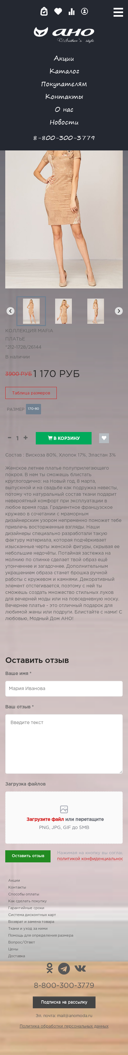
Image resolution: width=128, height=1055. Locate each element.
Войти (84, 11)
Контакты (64, 96)
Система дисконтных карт (32, 915)
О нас (64, 109)
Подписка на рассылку (64, 1002)
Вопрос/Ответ (21, 942)
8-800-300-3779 (64, 137)
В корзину (66, 438)
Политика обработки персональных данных (64, 1026)
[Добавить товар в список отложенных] (104, 438)
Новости (64, 121)
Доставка (16, 956)
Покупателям (64, 83)
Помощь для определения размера (40, 935)
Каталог (64, 70)
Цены (13, 949)
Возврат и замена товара (31, 922)
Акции (64, 58)
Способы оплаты (23, 894)
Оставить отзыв (28, 856)
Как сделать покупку (27, 901)
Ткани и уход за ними (28, 928)
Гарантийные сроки (26, 908)
